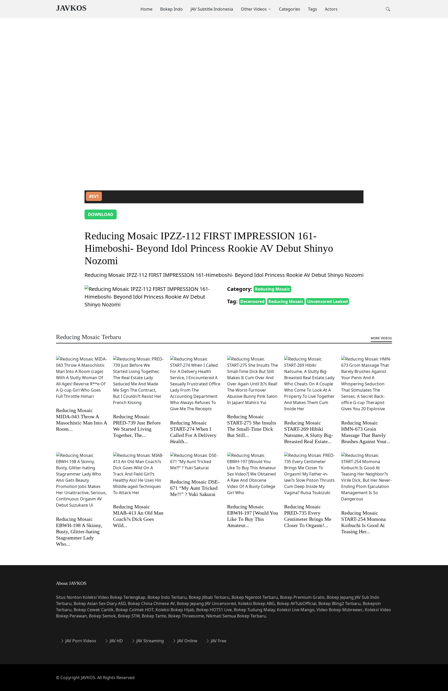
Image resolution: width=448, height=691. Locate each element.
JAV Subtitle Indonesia (212, 9)
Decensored (252, 301)
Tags (312, 9)
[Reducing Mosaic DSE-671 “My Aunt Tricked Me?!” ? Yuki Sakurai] (195, 465)
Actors (331, 9)
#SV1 (94, 196)
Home (146, 9)
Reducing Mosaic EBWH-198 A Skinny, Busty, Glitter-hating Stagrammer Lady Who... (79, 531)
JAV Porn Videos (80, 641)
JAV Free (218, 641)
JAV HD (116, 641)
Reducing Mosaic (272, 289)
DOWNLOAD (100, 214)
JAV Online (186, 641)
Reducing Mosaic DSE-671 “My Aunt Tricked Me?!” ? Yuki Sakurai (195, 488)
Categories (289, 9)
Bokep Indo (171, 9)
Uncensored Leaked (327, 301)
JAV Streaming (149, 641)
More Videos (381, 338)
